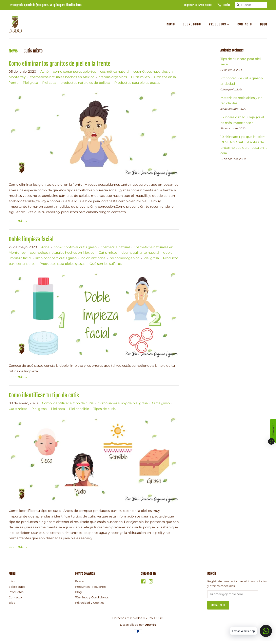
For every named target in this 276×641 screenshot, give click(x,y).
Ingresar (189, 5)
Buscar (80, 581)
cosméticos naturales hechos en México (62, 77)
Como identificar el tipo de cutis (68, 403)
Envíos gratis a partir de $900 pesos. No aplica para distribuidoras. (45, 5)
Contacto (244, 24)
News (13, 50)
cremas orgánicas (113, 77)
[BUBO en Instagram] (151, 582)
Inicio (170, 24)
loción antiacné (93, 258)
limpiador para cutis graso (56, 258)
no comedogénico (124, 258)
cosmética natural (114, 71)
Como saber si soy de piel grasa (123, 403)
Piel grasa (30, 83)
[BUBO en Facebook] (143, 582)
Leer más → (18, 221)
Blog (263, 24)
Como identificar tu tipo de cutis (44, 395)
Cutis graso (161, 403)
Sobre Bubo (192, 24)
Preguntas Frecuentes (90, 586)
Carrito (226, 5)
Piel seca (49, 83)
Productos (218, 24)
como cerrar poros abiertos (74, 71)
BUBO (158, 618)
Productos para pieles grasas (137, 83)
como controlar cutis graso (75, 247)
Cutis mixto (140, 77)
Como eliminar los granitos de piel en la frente (60, 63)
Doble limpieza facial (31, 239)
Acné (44, 71)
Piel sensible (79, 409)
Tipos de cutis (104, 409)
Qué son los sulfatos (106, 264)
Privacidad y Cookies (89, 602)
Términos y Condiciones (92, 597)
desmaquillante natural (140, 253)
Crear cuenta (205, 5)
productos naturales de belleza (85, 83)
